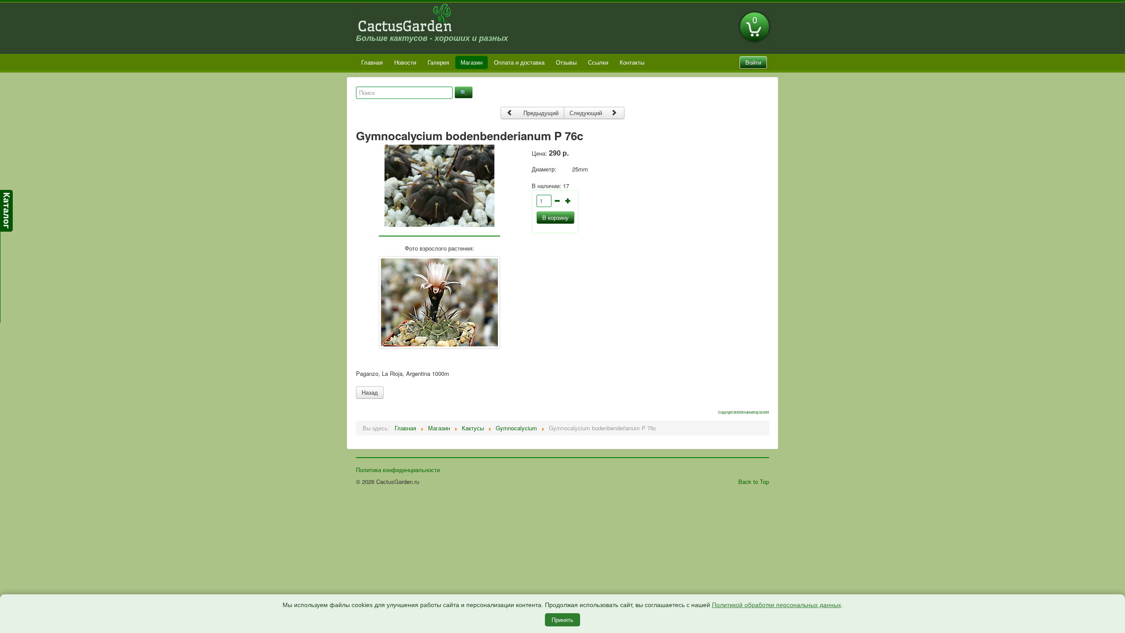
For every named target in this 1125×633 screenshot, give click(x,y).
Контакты (632, 62)
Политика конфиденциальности (398, 470)
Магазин (472, 62)
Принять (562, 619)
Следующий (587, 113)
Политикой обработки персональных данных (776, 604)
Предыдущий (540, 113)
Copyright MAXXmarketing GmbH (743, 412)
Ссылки (598, 62)
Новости (405, 62)
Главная (372, 62)
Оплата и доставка (519, 62)
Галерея (438, 62)
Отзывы (566, 62)
